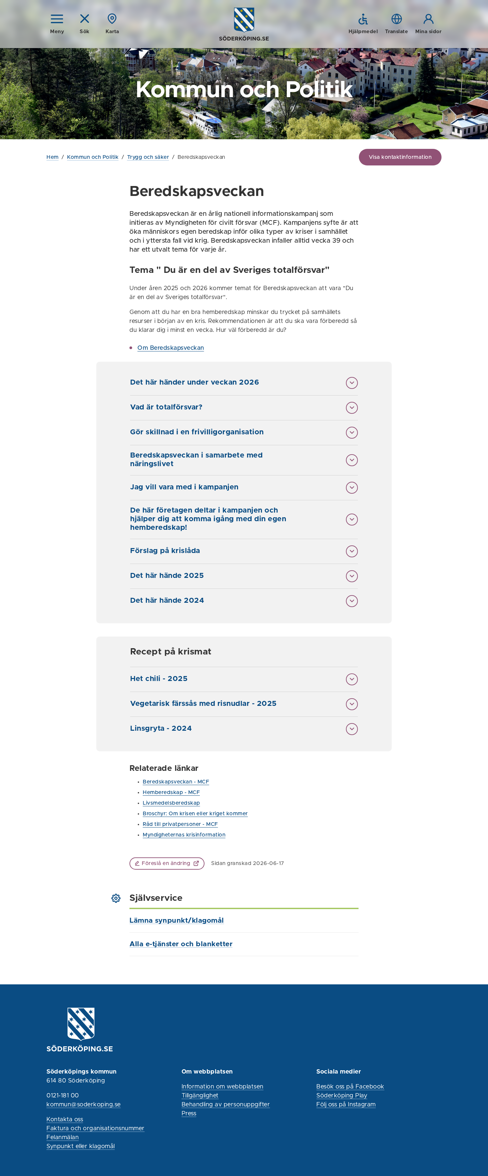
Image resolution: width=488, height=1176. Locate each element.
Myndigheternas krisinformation (184, 834)
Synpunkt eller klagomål (80, 1146)
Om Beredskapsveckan (170, 348)
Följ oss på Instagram (346, 1105)
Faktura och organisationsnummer (95, 1129)
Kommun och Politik (93, 157)
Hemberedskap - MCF (171, 792)
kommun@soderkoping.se (83, 1105)
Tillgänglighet (200, 1096)
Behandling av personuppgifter (226, 1105)
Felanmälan (62, 1138)
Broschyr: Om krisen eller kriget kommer (195, 813)
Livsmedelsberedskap (171, 803)
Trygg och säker (148, 157)
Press (189, 1114)
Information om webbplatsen (223, 1087)
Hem (52, 157)
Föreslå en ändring (166, 863)
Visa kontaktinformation (400, 157)
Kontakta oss (64, 1120)
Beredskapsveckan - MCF (176, 781)
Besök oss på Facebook (350, 1087)
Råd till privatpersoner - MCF (180, 824)
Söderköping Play (341, 1096)
